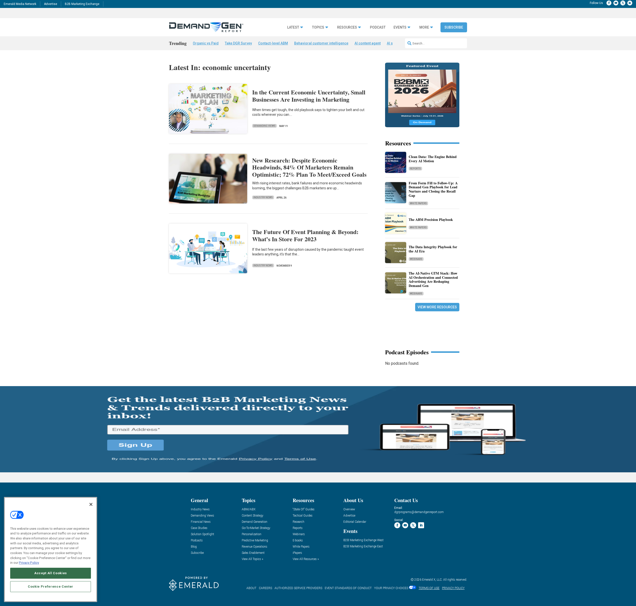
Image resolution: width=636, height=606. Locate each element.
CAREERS (265, 588)
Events (400, 27)
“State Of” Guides (304, 509)
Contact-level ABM (273, 43)
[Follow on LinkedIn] (629, 2)
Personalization (251, 534)
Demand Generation (254, 522)
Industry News (263, 197)
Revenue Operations (254, 546)
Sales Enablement (253, 553)
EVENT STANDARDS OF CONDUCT (348, 588)
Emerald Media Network (20, 3)
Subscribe (453, 27)
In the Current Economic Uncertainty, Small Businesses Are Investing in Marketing (308, 96)
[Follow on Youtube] (615, 2)
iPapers (297, 553)
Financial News (201, 522)
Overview (349, 509)
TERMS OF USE (429, 588)
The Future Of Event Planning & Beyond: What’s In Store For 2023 (305, 235)
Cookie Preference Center (50, 586)
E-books (298, 540)
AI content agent (368, 43)
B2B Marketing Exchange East (363, 546)
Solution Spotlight (202, 534)
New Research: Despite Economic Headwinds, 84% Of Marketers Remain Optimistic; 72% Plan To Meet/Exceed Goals (309, 167)
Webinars (416, 259)
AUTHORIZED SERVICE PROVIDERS (298, 588)
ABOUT (251, 588)
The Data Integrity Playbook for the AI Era (433, 249)
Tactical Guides (303, 515)
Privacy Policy (29, 563)
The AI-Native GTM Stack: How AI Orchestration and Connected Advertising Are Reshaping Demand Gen (433, 279)
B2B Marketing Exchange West (363, 540)
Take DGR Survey (238, 43)
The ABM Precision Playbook (431, 219)
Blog (194, 546)
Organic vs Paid (206, 43)
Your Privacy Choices (391, 588)
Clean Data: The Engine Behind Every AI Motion (433, 158)
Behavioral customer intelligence (321, 43)
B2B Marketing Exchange (82, 3)
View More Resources (437, 307)
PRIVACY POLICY (453, 588)
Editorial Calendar (354, 522)
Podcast (378, 27)
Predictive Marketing (255, 540)
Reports (415, 168)
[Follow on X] (622, 2)
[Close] (90, 504)
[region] (50, 549)
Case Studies (199, 528)
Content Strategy (252, 515)
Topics (318, 27)
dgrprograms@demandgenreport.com (419, 512)
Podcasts (197, 540)
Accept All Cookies (50, 573)
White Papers (418, 203)
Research (298, 522)
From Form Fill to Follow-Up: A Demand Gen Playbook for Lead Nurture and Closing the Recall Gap (433, 189)
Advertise (50, 3)
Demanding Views (264, 125)
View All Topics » (252, 559)
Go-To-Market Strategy (256, 528)
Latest (293, 27)
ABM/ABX (248, 509)
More (424, 27)
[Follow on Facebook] (608, 2)
